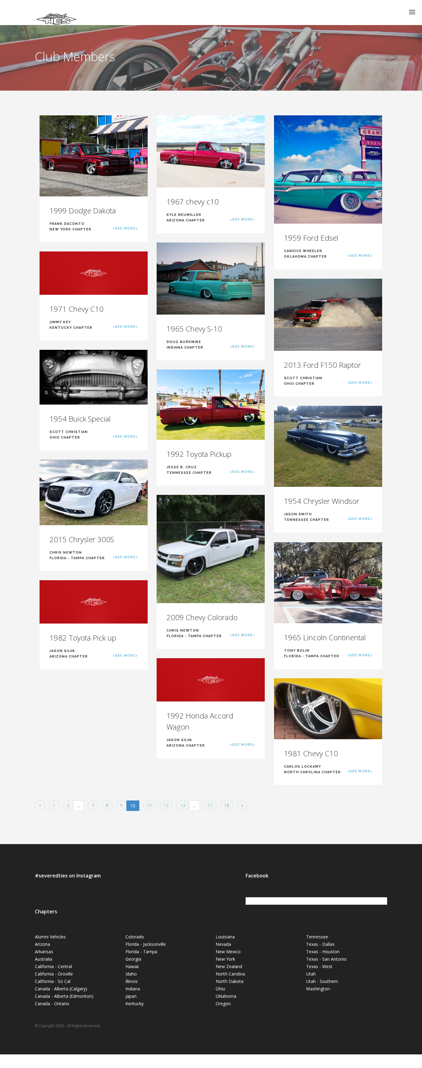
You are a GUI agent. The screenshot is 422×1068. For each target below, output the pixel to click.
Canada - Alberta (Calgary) (61, 989)
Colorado (134, 937)
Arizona (42, 944)
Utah (311, 974)
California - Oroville (54, 974)
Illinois (131, 981)
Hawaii (132, 966)
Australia (43, 959)
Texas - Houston (323, 951)
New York (225, 959)
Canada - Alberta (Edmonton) (64, 996)
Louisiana (225, 937)
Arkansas (44, 951)
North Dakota (229, 981)
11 (149, 805)
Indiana (132, 989)
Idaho (131, 974)
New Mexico (228, 951)
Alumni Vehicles (50, 937)
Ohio (220, 989)
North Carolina (230, 974)
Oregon (223, 1003)
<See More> (125, 228)
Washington (318, 989)
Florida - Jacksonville (145, 944)
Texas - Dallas (320, 944)
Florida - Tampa (141, 951)
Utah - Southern (322, 981)
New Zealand (229, 966)
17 (210, 805)
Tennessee (317, 937)
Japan (131, 996)
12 (166, 805)
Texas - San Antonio (326, 959)
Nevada (223, 944)
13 (182, 805)
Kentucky (134, 1003)
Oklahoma (226, 996)
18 (226, 805)
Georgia (133, 959)
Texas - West (319, 966)
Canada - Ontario (52, 1003)
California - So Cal (52, 981)
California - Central (53, 966)
